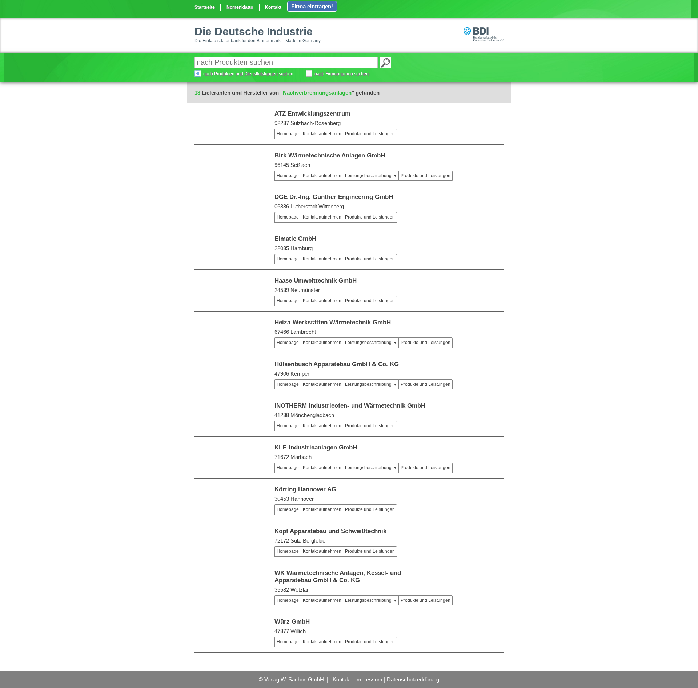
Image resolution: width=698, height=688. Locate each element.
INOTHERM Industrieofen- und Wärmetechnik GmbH (349, 405)
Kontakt (273, 7)
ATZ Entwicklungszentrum (312, 113)
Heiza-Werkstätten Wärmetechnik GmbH (332, 322)
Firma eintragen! (312, 6)
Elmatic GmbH (295, 238)
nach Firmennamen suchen (341, 73)
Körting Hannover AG (305, 489)
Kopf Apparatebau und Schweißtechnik (330, 531)
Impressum (368, 679)
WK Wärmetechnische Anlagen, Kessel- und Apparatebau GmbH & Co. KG (337, 576)
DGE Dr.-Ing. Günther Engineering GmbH (333, 196)
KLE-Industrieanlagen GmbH (315, 447)
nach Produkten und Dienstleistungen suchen (248, 73)
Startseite (204, 7)
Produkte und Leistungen (370, 133)
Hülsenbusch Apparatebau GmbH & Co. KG (336, 364)
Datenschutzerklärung (413, 679)
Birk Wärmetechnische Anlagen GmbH (329, 155)
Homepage (288, 133)
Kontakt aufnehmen (322, 133)
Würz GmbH (292, 621)
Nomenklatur (239, 7)
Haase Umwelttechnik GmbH (315, 280)
